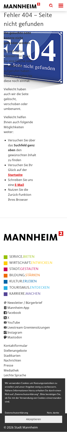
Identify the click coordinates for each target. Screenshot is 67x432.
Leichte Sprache (15, 375)
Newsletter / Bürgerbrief (24, 303)
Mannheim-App (18, 308)
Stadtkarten (12, 356)
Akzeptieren (33, 419)
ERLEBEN (23, 281)
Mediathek (11, 370)
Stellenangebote (15, 351)
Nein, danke (53, 412)
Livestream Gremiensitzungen (28, 327)
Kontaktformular (16, 346)
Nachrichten (12, 360)
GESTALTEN (23, 269)
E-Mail (19, 185)
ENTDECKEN (29, 288)
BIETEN (21, 257)
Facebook (14, 313)
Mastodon (14, 337)
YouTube (13, 322)
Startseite (15, 175)
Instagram (14, 332)
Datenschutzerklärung (16, 412)
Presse (8, 365)
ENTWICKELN (30, 263)
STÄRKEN (24, 275)
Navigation (60, 5)
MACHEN (24, 294)
